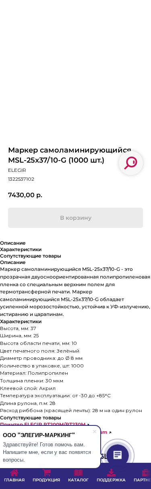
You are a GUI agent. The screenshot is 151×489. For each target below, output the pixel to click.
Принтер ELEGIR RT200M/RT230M (42, 424)
